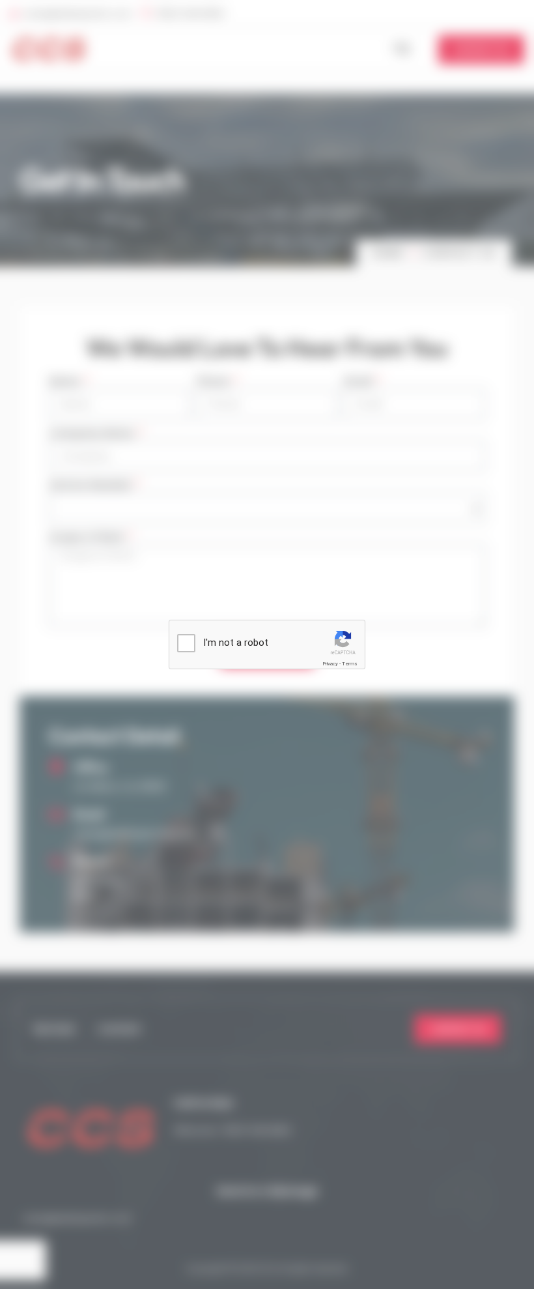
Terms (350, 664)
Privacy (330, 664)
